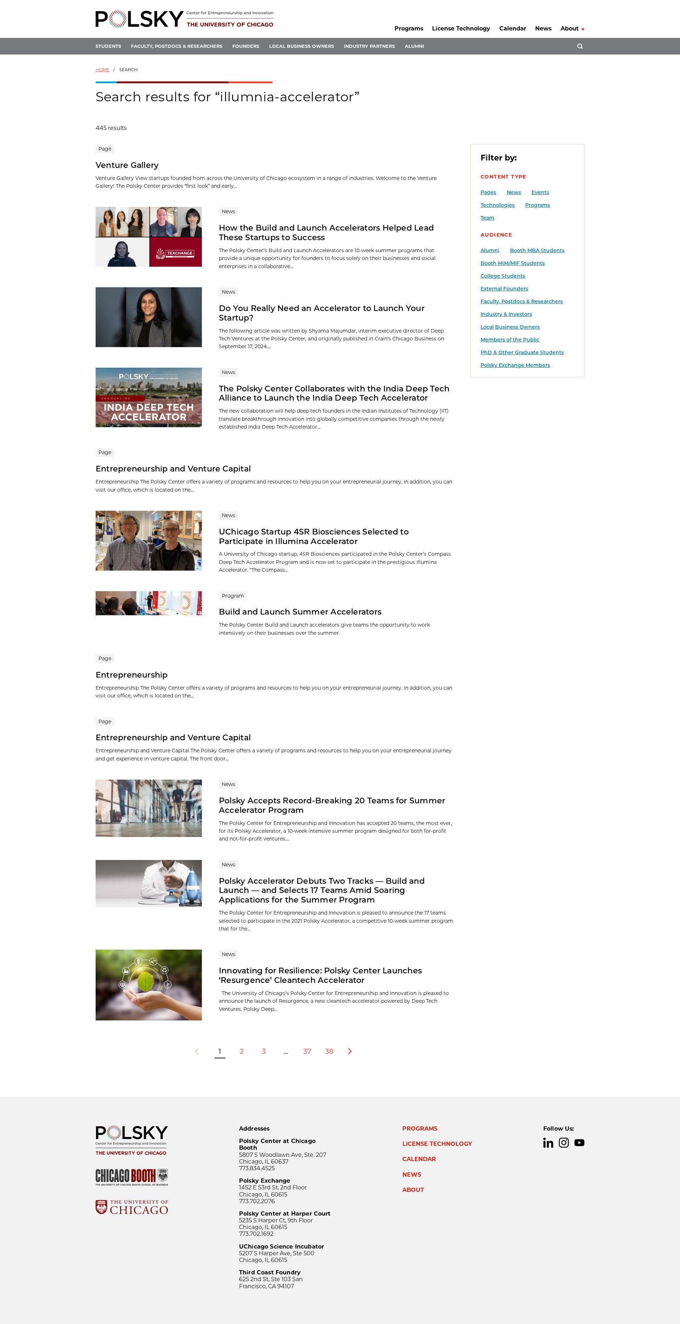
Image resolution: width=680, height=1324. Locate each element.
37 (307, 1051)
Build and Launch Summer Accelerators (300, 612)
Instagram (564, 1143)
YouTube (579, 1143)
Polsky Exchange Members (515, 365)
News (543, 28)
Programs (409, 28)
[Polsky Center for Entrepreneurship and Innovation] (184, 19)
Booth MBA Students (537, 250)
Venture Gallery (127, 165)
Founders (245, 46)
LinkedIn (548, 1143)
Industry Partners (369, 46)
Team (487, 218)
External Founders (504, 288)
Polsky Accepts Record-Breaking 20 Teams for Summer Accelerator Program (332, 805)
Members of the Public (510, 339)
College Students (503, 276)
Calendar (512, 28)
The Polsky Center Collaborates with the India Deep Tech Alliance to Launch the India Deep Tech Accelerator (334, 393)
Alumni (414, 46)
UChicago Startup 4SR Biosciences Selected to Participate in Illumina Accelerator (314, 536)
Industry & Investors (506, 314)
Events (540, 192)
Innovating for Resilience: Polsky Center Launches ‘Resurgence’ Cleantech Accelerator (320, 975)
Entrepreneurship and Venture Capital (173, 469)
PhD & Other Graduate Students (522, 352)
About (570, 28)
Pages (488, 192)
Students (108, 46)
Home (102, 69)
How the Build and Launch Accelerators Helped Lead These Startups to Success (326, 232)
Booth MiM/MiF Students (513, 263)
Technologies (498, 205)
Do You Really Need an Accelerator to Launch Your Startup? (322, 313)
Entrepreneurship (132, 675)
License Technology (461, 28)
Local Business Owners (301, 46)
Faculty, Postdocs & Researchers (176, 46)
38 (329, 1051)
